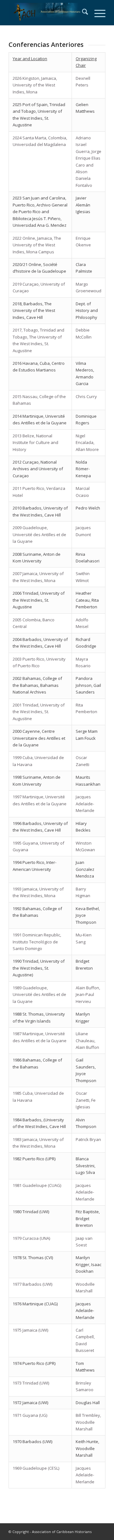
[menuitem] (82, 12)
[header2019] (47, 12)
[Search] (82, 12)
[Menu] (96, 12)
